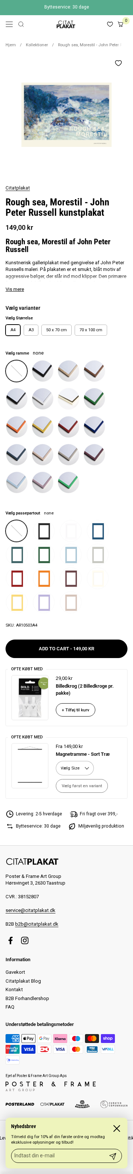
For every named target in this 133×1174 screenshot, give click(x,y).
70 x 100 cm (90, 329)
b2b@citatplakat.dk (36, 924)
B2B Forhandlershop (27, 998)
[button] (21, 24)
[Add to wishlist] (118, 63)
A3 (31, 329)
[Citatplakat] (65, 24)
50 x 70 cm (56, 329)
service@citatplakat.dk (30, 910)
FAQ (10, 1007)
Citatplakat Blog (23, 981)
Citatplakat (18, 188)
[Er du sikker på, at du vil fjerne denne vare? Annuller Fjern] (66, 115)
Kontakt (14, 989)
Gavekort (15, 972)
